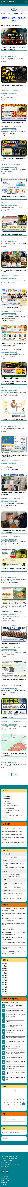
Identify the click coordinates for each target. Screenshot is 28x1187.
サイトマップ (5, 1167)
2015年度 (5, 982)
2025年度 (5, 965)
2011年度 (5, 989)
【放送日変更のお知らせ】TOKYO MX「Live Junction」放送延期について (14, 1026)
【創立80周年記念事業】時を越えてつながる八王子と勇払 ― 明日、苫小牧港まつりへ (15, 1052)
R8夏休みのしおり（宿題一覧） (13, 898)
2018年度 (5, 977)
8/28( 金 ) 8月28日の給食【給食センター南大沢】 (12, 828)
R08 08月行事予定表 (12, 876)
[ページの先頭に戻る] (26, 1185)
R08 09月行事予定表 (12, 874)
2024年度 (5, 967)
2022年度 (5, 970)
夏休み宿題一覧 (10, 857)
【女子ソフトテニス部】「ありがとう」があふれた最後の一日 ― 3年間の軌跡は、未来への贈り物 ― (15, 1036)
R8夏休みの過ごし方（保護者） (13, 896)
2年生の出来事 (7, 798)
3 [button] (15, 774)
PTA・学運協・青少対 (10, 320)
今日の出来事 (6, 794)
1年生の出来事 (7, 796)
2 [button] (13, 774)
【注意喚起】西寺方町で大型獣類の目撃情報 (14, 1010)
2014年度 (5, 984)
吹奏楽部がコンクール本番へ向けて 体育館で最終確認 (15, 1062)
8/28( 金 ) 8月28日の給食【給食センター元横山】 (12, 834)
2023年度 (5, 968)
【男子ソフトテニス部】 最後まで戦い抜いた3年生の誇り (15, 1020)
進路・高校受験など (8, 808)
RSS (6, 1138)
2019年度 (5, 975)
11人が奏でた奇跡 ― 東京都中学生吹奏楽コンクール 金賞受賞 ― (15, 1006)
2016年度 (5, 981)
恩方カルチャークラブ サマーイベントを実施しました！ (15, 1078)
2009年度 (5, 993)
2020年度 (5, 974)
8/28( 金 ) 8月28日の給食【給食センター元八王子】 (12, 831)
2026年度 (5, 963)
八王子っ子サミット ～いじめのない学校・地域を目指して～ (15, 1072)
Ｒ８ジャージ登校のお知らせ (13, 893)
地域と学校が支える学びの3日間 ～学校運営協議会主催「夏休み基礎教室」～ (15, 1067)
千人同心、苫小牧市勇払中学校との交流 (12, 815)
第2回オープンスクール (12, 887)
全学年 (4, 61)
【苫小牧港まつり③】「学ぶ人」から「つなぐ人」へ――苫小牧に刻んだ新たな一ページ (15, 1047)
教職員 (16, 396)
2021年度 (5, 972)
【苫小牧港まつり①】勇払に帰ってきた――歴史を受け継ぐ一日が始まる (15, 1015)
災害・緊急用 (6, 813)
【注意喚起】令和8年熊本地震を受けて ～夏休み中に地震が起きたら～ (15, 1031)
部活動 (5, 817)
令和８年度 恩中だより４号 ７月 (14, 867)
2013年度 (5, 986)
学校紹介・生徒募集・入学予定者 (10, 810)
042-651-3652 (8, 1161)
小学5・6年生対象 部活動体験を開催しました (14, 1057)
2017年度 (5, 979)
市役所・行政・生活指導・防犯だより (11, 805)
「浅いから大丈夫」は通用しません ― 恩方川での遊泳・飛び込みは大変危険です (15, 1042)
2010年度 (5, 991)
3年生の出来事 (7, 801)
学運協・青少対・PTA (8, 803)
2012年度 (5, 988)
